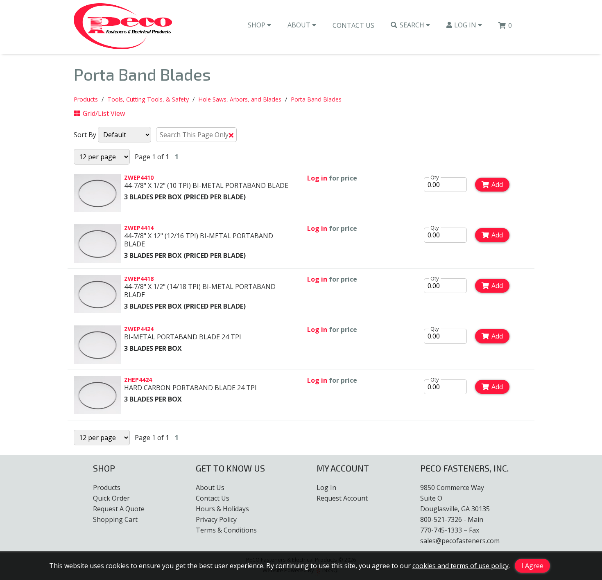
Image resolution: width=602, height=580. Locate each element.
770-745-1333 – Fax (449, 530)
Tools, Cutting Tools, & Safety (148, 99)
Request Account (342, 498)
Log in (317, 178)
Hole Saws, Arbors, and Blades (239, 99)
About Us (210, 487)
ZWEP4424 (139, 329)
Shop (257, 24)
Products (86, 99)
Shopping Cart (115, 519)
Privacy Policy (216, 519)
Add (497, 184)
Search (413, 24)
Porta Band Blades (316, 99)
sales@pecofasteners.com (460, 540)
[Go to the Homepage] (123, 27)
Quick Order (111, 498)
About (299, 24)
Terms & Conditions (226, 530)
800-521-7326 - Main (451, 519)
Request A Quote (119, 508)
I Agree (532, 565)
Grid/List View (104, 113)
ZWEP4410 (139, 177)
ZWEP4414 (139, 228)
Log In (466, 24)
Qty (434, 177)
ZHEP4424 (138, 380)
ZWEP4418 (139, 278)
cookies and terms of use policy (460, 565)
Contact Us (353, 25)
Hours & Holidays (222, 508)
